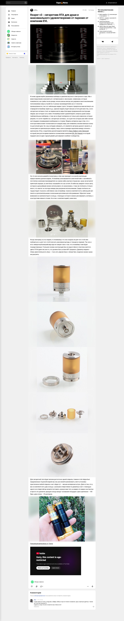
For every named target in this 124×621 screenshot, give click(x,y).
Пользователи (15, 25)
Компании (14, 22)
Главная (13, 11)
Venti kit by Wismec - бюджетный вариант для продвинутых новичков (106, 23)
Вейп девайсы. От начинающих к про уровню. (108, 15)
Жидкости (14, 35)
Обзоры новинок (16, 31)
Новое (13, 18)
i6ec (35, 599)
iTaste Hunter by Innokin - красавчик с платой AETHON (107, 33)
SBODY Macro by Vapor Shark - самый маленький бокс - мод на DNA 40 (107, 28)
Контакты (15, 57)
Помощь (22, 57)
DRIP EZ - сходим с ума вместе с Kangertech (107, 18)
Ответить (36, 606)
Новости (13, 39)
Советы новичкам (16, 43)
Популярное (14, 14)
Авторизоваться (112, 2)
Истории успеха (15, 46)
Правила (8, 57)
